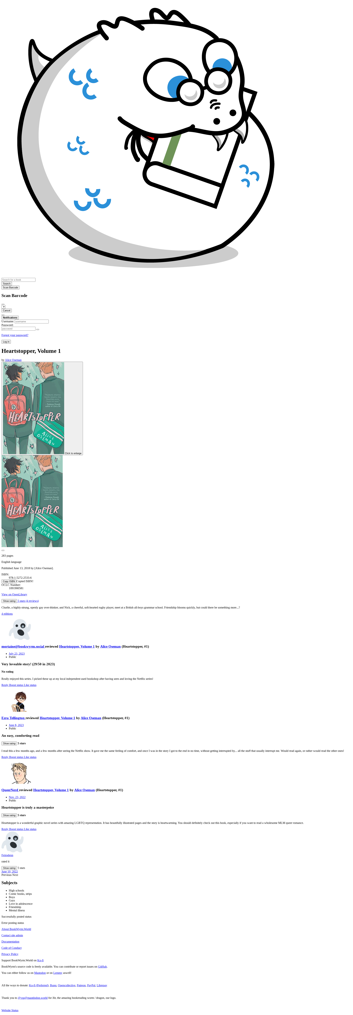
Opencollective (66, 985)
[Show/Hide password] (37, 329)
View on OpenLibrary (14, 594)
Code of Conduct (11, 947)
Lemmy (57, 972)
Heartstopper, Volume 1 (77, 646)
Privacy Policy (9, 954)
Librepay (102, 985)
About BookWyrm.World (16, 929)
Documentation (10, 941)
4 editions (7, 613)
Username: (7, 321)
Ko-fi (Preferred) (39, 985)
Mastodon (40, 972)
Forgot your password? (14, 335)
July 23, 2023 (17, 653)
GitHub (102, 966)
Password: (7, 325)
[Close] (2, 304)
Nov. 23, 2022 (17, 797)
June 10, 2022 (9, 871)
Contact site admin (12, 935)
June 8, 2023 (16, 725)
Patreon (81, 985)
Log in (6, 341)
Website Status (9, 1010)
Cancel (6, 310)
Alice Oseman (110, 646)
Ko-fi (40, 960)
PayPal (91, 985)
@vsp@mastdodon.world (33, 997)
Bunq (53, 985)
